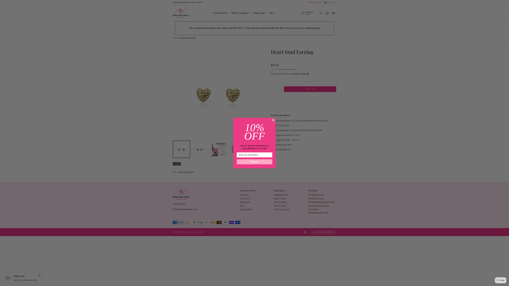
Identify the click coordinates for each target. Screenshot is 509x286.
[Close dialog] (273, 120)
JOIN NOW (254, 162)
